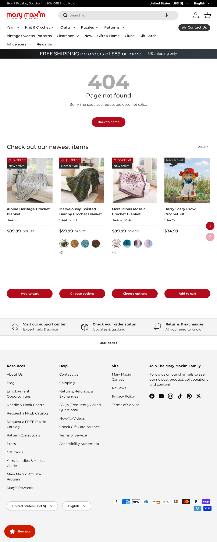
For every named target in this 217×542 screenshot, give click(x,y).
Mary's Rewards (20, 488)
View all (204, 147)
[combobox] (118, 15)
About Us (15, 374)
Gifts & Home (108, 36)
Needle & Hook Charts (25, 405)
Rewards (44, 44)
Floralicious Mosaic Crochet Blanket (128, 211)
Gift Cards (147, 36)
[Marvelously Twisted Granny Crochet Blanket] (82, 180)
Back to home (109, 122)
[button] (166, 15)
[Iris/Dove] (138, 243)
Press (11, 444)
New (88, 36)
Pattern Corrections (23, 435)
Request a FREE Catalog (27, 413)
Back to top (109, 343)
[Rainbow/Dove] (148, 243)
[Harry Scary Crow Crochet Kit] (187, 180)
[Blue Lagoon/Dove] (127, 243)
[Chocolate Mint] (96, 243)
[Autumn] (74, 243)
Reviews (119, 388)
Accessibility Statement (79, 444)
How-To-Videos (72, 418)
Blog (11, 383)
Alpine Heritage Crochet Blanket (28, 211)
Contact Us (68, 374)
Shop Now (67, 3)
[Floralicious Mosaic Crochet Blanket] (135, 180)
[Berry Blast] (85, 243)
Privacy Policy (123, 396)
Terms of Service (73, 435)
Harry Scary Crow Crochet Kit (180, 211)
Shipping (67, 383)
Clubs (129, 36)
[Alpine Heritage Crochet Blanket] (30, 180)
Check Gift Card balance (79, 427)
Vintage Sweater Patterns (29, 36)
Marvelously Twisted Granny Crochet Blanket (80, 211)
